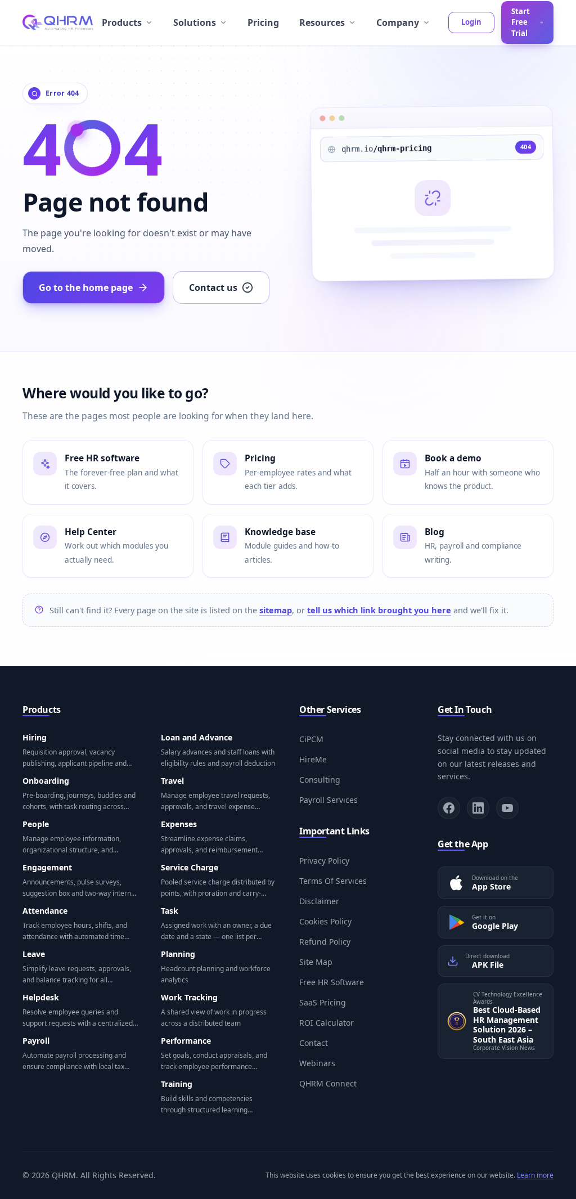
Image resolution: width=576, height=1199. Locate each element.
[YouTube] (507, 808)
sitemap (275, 610)
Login (471, 22)
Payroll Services (328, 799)
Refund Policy (324, 941)
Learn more (535, 1175)
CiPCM (311, 739)
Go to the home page (86, 287)
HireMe (313, 759)
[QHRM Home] (57, 22)
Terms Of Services (333, 880)
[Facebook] (449, 808)
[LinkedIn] (478, 808)
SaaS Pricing (322, 1002)
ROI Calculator (326, 1022)
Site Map (315, 961)
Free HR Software (331, 982)
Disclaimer (319, 901)
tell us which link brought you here (379, 610)
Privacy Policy (324, 860)
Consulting (319, 779)
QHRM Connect (328, 1083)
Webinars (317, 1063)
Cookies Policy (325, 921)
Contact (313, 1043)
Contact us (213, 287)
